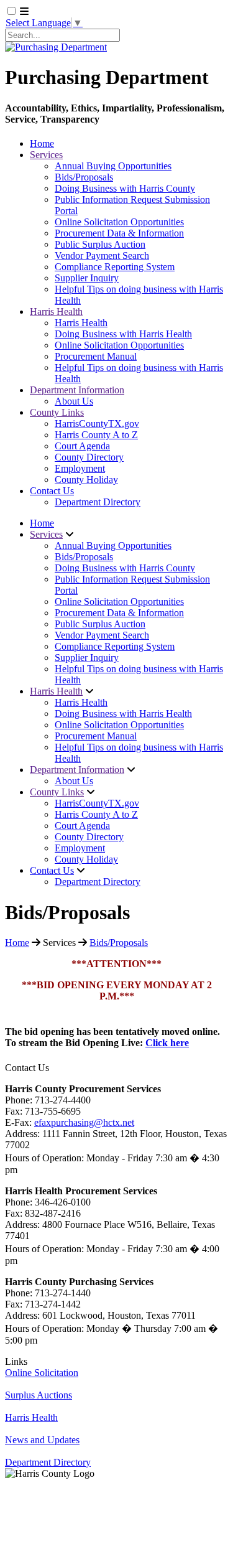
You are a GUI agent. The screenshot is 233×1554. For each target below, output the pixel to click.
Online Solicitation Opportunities (119, 222)
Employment (80, 468)
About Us (74, 401)
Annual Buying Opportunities (113, 166)
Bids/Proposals (84, 177)
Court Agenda (82, 446)
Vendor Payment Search (102, 255)
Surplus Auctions (38, 1395)
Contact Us (52, 490)
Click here (167, 1042)
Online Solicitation (41, 1372)
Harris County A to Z (96, 434)
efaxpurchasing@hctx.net (84, 1122)
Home (42, 143)
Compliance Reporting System (115, 266)
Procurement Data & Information (119, 233)
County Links (57, 412)
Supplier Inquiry (87, 278)
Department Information (77, 390)
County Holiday (86, 479)
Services (46, 154)
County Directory (89, 457)
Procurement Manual (96, 356)
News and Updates (42, 1440)
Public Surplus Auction (100, 244)
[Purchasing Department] (56, 47)
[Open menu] (24, 11)
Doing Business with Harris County (125, 188)
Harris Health (56, 311)
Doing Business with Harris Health (123, 334)
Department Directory (97, 502)
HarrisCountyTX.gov (97, 423)
